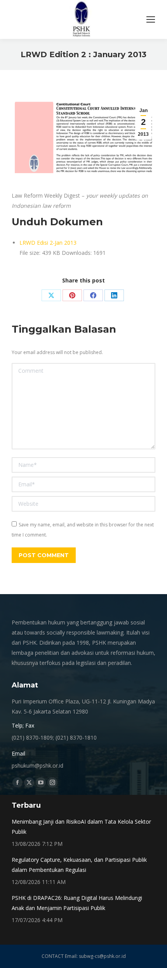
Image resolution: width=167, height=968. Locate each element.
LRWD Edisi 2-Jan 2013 (48, 242)
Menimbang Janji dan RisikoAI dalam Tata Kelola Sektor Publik (81, 826)
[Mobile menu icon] (150, 19)
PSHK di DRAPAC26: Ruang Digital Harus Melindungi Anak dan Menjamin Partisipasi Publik (77, 903)
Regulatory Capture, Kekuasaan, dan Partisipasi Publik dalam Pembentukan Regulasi (79, 864)
